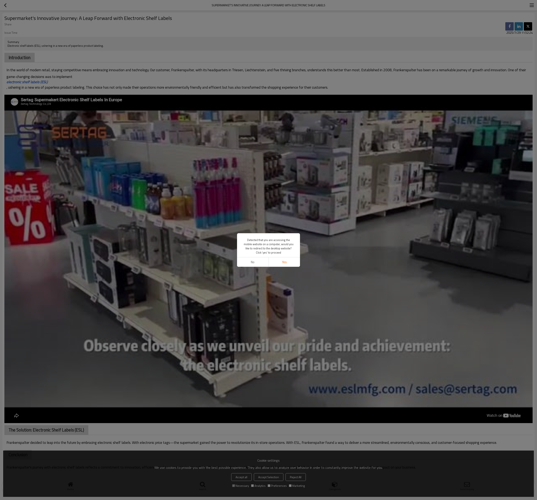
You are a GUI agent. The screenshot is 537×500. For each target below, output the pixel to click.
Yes (284, 262)
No (252, 262)
